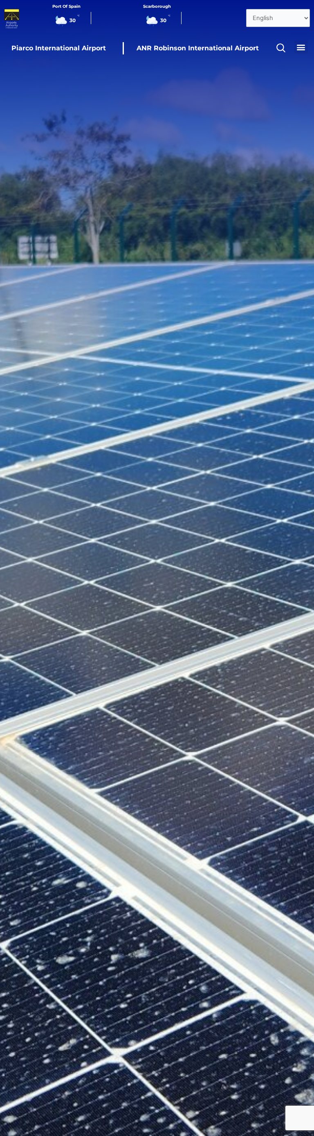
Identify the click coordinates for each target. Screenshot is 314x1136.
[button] (301, 47)
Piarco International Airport (58, 48)
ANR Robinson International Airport (198, 48)
